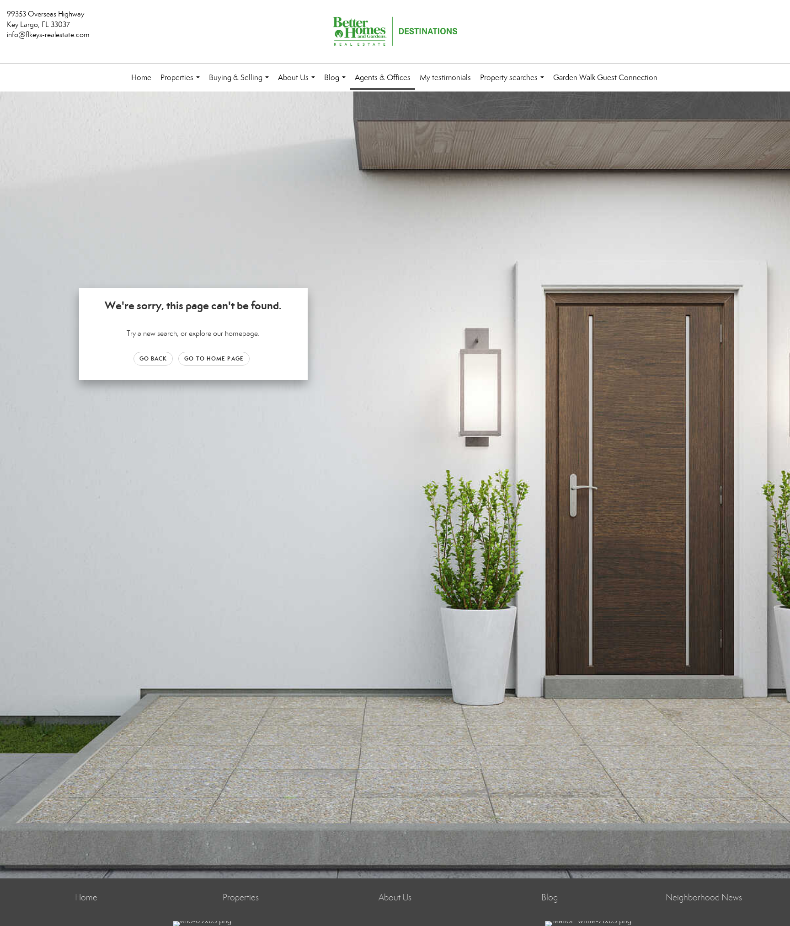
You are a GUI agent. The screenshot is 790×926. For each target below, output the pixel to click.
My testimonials (445, 77)
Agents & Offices (383, 77)
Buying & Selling (240, 82)
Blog (336, 82)
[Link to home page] (395, 32)
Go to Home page (214, 358)
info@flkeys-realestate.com (48, 34)
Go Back (153, 358)
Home (141, 77)
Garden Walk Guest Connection (605, 77)
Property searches (514, 82)
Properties (181, 82)
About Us (298, 82)
